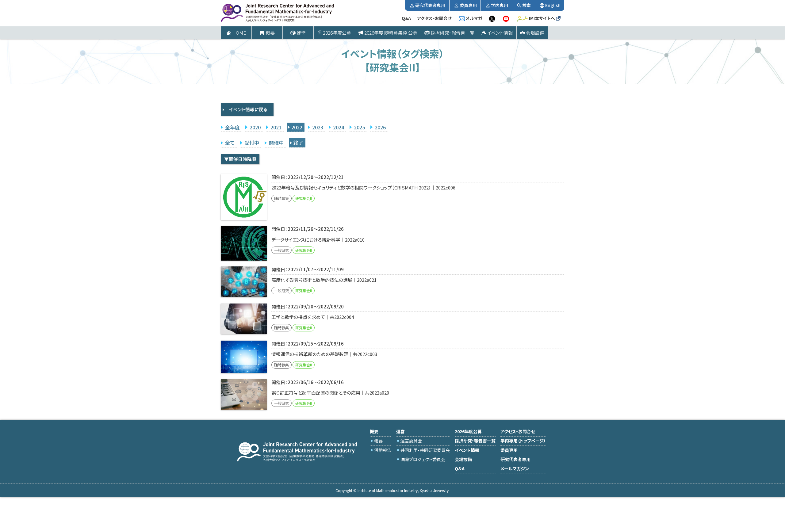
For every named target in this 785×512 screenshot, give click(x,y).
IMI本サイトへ (542, 18)
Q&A (406, 18)
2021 (275, 127)
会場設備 (535, 32)
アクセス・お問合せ (434, 18)
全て (230, 142)
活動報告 (382, 450)
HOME (239, 32)
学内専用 (499, 5)
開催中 (276, 142)
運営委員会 (411, 440)
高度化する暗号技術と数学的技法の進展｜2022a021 (324, 280)
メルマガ (474, 18)
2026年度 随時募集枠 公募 (390, 32)
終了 (298, 142)
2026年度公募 (337, 32)
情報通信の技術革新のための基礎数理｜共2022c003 (324, 354)
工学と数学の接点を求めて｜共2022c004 (312, 317)
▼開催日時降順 (240, 159)
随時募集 (281, 198)
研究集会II (303, 198)
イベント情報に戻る (248, 109)
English (553, 5)
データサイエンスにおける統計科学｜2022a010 (318, 239)
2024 (338, 127)
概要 (378, 440)
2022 (296, 127)
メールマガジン (514, 468)
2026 (380, 127)
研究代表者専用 (430, 5)
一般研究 (281, 250)
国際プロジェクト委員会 (422, 459)
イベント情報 (500, 32)
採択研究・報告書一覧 (452, 32)
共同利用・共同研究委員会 (425, 450)
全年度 (232, 127)
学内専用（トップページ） (523, 440)
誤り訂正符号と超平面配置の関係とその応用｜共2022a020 (330, 392)
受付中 (251, 142)
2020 (255, 127)
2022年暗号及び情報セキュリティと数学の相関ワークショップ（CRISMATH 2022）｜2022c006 (363, 187)
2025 (359, 127)
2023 (317, 127)
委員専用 (468, 5)
